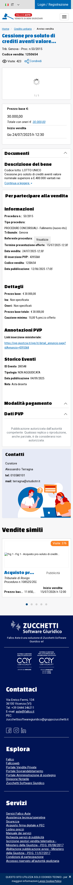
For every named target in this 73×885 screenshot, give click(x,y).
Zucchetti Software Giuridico (25, 783)
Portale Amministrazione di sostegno (31, 775)
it (12, 5)
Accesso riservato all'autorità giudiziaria (32, 861)
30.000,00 (39, 122)
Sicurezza (12, 821)
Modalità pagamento (28, 403)
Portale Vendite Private (21, 767)
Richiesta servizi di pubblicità (25, 837)
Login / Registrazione (53, 4)
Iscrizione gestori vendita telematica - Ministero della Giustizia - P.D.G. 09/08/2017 (34, 843)
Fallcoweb (12, 763)
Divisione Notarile (17, 779)
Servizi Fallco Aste (18, 813)
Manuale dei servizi (18, 833)
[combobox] (12, 4)
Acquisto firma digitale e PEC (25, 825)
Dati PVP (14, 413)
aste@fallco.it (25, 711)
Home (5, 28)
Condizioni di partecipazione (25, 857)
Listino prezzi (15, 829)
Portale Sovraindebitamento (24, 771)
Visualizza (42, 239)
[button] (33, 61)
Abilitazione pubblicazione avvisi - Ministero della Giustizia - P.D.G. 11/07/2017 (35, 851)
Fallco (10, 759)
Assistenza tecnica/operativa (25, 817)
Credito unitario (23, 28)
